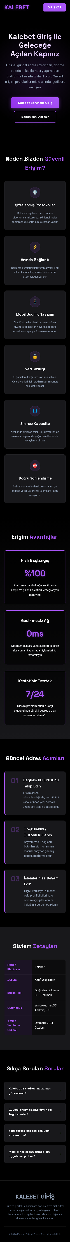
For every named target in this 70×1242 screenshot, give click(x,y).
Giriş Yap (54, 7)
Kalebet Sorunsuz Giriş (35, 103)
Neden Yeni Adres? (35, 117)
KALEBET (17, 7)
